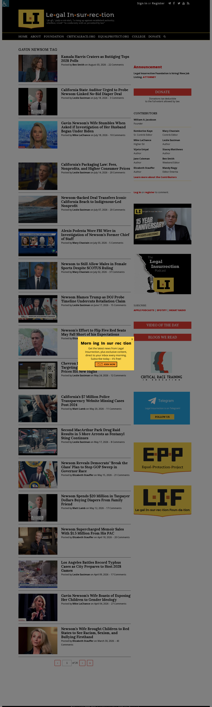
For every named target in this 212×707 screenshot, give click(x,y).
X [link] (132, 339)
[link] (106, 339)
